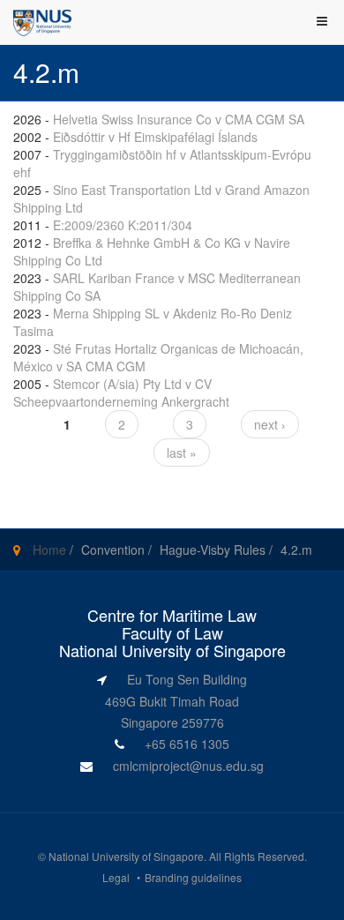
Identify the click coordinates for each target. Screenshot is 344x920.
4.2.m (296, 549)
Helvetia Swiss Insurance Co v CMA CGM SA (178, 119)
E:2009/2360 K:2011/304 (122, 225)
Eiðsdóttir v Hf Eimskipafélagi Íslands (155, 137)
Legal (116, 877)
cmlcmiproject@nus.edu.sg (188, 765)
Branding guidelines (193, 877)
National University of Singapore (126, 856)
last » (182, 452)
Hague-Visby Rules (212, 549)
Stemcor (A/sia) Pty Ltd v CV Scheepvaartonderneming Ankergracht (121, 392)
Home (49, 549)
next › (270, 424)
